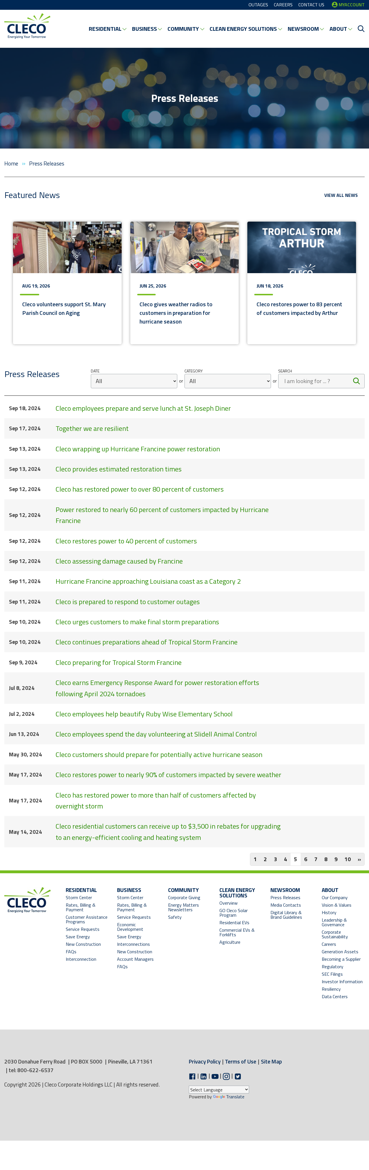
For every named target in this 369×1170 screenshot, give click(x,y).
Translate (235, 1096)
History (329, 912)
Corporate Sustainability (335, 934)
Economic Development (136, 926)
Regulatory (332, 966)
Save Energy (78, 936)
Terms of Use (240, 1061)
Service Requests (82, 929)
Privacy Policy (205, 1061)
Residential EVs (234, 922)
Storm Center (79, 897)
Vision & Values (336, 905)
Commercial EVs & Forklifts (237, 932)
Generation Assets (340, 951)
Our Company (335, 897)
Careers (329, 944)
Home (11, 163)
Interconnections (133, 944)
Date (95, 371)
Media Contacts (285, 905)
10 (347, 859)
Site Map (271, 1061)
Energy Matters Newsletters (183, 907)
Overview (228, 903)
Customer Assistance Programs (87, 919)
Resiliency (331, 989)
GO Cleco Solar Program (233, 912)
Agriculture (229, 942)
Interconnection (81, 959)
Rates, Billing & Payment (80, 907)
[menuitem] (107, 28)
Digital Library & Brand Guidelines (286, 914)
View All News (341, 195)
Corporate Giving (184, 897)
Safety (175, 917)
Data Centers (335, 996)
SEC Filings (332, 974)
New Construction (83, 944)
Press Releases (285, 897)
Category (193, 371)
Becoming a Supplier (341, 959)
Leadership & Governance (334, 922)
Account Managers (135, 959)
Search (285, 371)
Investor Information (342, 981)
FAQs (71, 951)
